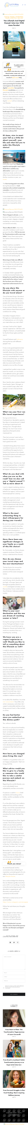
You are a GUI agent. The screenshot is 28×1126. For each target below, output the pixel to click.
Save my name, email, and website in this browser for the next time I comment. (14, 987)
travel (4, 179)
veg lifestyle (13, 936)
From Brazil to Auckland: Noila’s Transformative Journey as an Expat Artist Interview (14, 1062)
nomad (9, 101)
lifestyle (5, 90)
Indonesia (20, 339)
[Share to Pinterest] (17, 942)
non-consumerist (8, 702)
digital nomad (15, 77)
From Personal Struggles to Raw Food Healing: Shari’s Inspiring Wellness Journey (14, 1092)
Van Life (20, 18)
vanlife (5, 586)
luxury (18, 792)
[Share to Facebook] (10, 942)
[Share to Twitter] (14, 942)
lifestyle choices (10, 876)
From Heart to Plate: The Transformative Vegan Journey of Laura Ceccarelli (14, 1032)
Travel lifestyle (11, 18)
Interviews (19, 16)
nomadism (10, 88)
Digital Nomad (9, 16)
